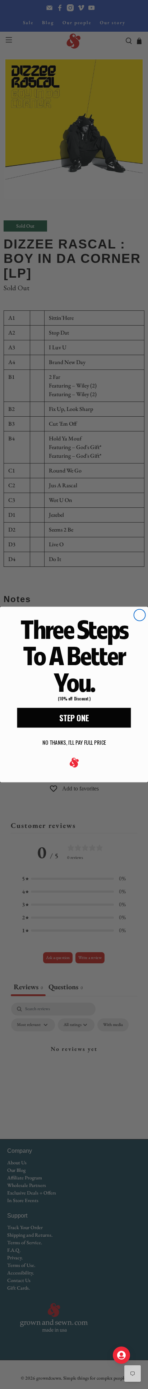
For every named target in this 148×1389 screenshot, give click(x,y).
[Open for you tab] (121, 1355)
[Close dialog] (139, 615)
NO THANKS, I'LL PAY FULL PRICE (74, 743)
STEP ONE (74, 718)
